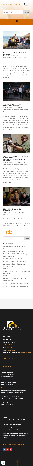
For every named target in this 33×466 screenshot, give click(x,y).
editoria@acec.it (25, 353)
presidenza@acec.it (7, 387)
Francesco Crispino (11, 57)
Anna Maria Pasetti (11, 107)
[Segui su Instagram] (11, 449)
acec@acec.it (12, 350)
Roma (21, 110)
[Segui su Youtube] (7, 449)
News (5, 112)
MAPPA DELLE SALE (9, 358)
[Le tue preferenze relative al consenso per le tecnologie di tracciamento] (3, 463)
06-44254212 (9, 347)
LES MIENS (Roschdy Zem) (13, 209)
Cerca (27, 238)
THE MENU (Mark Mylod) (12, 104)
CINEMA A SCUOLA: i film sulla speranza (15, 286)
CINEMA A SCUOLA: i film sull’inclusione (15, 283)
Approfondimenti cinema (11, 60)
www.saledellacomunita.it (9, 379)
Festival (26, 110)
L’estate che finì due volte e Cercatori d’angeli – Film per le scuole (14, 266)
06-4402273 (9, 345)
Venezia (5, 214)
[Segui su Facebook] (4, 449)
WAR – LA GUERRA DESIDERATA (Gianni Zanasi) (15, 158)
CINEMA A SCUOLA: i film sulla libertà (14, 261)
